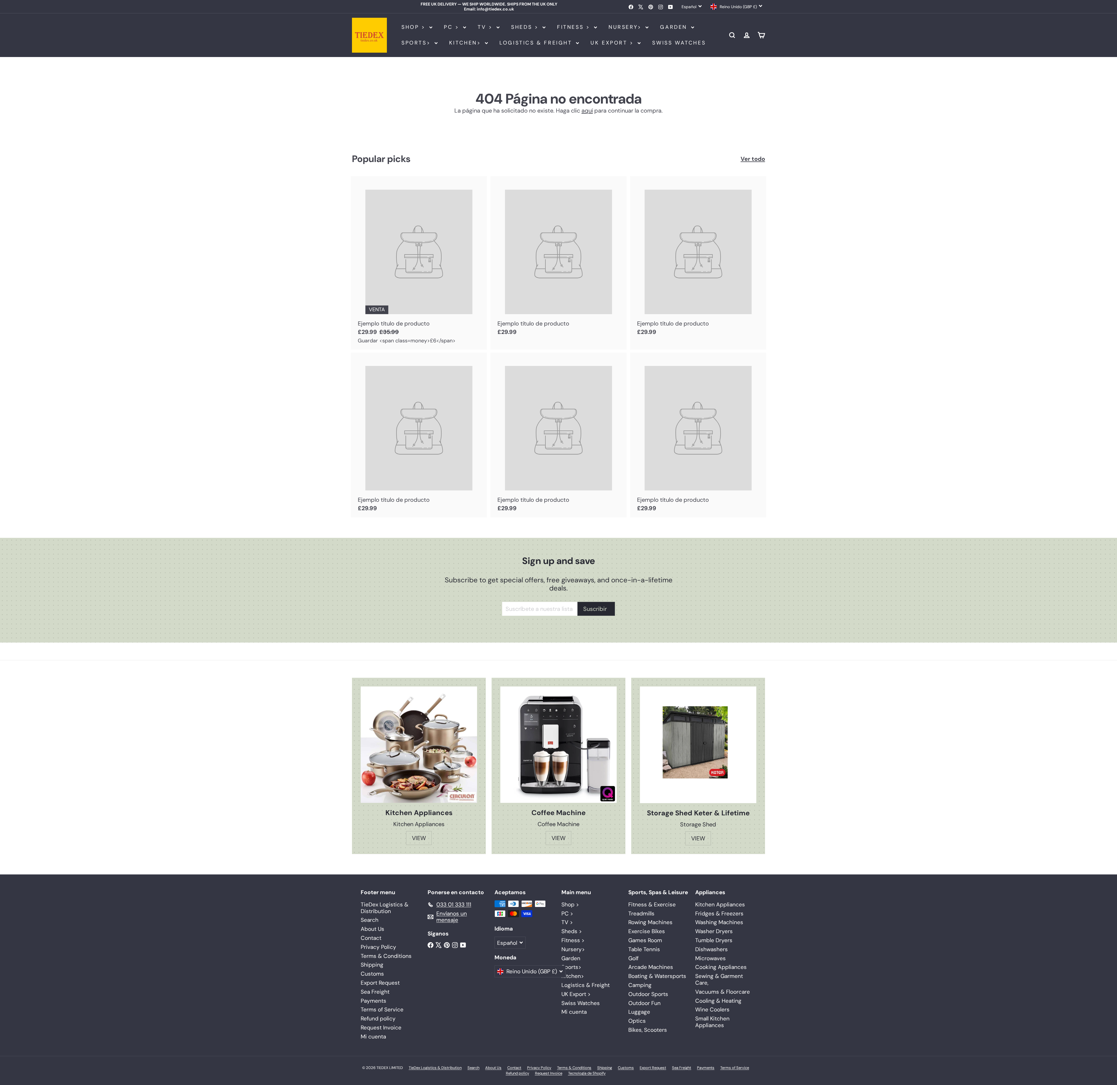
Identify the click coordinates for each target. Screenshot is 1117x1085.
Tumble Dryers (713, 940)
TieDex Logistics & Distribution (384, 908)
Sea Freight (375, 991)
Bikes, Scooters (647, 1030)
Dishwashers (711, 949)
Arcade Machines (650, 967)
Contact (371, 938)
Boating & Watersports (657, 976)
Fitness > (575, 27)
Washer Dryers (714, 931)
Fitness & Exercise (652, 904)
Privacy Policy (378, 947)
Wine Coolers (712, 1009)
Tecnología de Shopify (587, 1073)
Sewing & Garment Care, (719, 979)
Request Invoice (381, 1027)
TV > (486, 27)
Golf (633, 958)
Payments (373, 1000)
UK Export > (613, 42)
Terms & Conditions (386, 956)
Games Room (645, 940)
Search (369, 920)
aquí (587, 110)
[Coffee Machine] (558, 744)
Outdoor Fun (644, 1003)
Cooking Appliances (721, 967)
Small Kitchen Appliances (712, 1022)
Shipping (372, 964)
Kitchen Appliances (720, 904)
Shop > (414, 27)
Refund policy (378, 1018)
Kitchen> (466, 42)
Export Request (380, 982)
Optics (637, 1020)
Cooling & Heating (718, 1000)
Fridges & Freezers (719, 913)
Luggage (639, 1011)
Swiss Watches (679, 42)
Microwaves (710, 958)
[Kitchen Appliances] (419, 744)
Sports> (417, 42)
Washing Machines (719, 922)
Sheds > (526, 27)
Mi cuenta (373, 1036)
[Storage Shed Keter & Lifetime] (698, 744)
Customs (372, 973)
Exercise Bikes (646, 931)
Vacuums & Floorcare (722, 991)
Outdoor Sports (648, 994)
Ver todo (753, 158)
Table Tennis (644, 949)
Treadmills (641, 913)
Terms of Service (382, 1009)
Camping (640, 985)
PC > (453, 27)
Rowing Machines (650, 922)
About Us (372, 929)
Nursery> (626, 27)
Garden (674, 27)
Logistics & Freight (536, 42)
